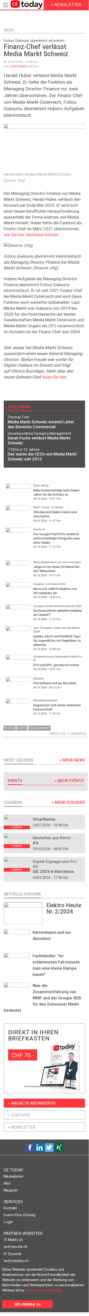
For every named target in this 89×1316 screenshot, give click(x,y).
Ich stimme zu (27, 1304)
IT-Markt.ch (13, 1240)
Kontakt (10, 1208)
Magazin (11, 1190)
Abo (7, 1183)
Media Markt (39, 728)
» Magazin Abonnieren (31, 1103)
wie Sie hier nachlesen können (31, 234)
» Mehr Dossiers (68, 802)
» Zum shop (19, 1115)
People (9, 728)
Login (8, 1222)
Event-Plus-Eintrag (19, 1215)
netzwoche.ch (16, 1246)
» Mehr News (72, 760)
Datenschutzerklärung (43, 1290)
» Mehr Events (69, 780)
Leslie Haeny (18, 66)
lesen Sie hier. (54, 377)
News (9, 30)
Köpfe (22, 728)
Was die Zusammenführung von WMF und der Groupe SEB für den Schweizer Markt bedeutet (42, 998)
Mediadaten (13, 1176)
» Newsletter (21, 1127)
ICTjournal (12, 1254)
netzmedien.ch (16, 1261)
